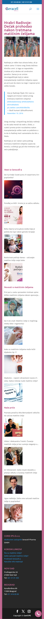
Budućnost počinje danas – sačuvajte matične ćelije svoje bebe (19, 259)
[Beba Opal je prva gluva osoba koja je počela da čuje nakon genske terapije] (13, 244)
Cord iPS (27, 615)
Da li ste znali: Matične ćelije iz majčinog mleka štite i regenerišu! (20, 322)
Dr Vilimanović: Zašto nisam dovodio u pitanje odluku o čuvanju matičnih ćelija (20, 471)
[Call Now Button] (38, 613)
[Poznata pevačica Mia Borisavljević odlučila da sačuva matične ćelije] (13, 427)
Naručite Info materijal (13, 561)
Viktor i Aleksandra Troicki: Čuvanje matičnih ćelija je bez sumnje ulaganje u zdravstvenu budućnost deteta (20, 443)
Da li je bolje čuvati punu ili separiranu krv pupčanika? (21, 176)
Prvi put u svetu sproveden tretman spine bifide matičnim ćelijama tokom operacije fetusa (21, 294)
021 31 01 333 (27, 2)
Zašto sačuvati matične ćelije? (16, 556)
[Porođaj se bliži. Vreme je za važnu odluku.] (13, 215)
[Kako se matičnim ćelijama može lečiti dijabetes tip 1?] (13, 364)
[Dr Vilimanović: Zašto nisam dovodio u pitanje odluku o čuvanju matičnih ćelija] (13, 484)
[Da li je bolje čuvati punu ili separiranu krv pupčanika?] (13, 189)
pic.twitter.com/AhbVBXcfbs (18, 107)
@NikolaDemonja (14, 102)
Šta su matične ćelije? (13, 553)
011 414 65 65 (16, 2)
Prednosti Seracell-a (12, 559)
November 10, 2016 (15, 113)
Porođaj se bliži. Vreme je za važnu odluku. (21, 203)
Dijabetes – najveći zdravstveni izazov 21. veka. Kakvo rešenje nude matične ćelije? (21, 379)
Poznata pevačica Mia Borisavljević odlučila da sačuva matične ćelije (21, 414)
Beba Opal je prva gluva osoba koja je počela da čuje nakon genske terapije (19, 230)
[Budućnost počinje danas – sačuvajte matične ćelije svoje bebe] (13, 272)
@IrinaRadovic (13, 104)
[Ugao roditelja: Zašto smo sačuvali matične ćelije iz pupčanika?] (13, 513)
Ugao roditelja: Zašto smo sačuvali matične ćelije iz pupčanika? (21, 499)
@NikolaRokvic (28, 102)
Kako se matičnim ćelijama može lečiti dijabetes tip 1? (19, 350)
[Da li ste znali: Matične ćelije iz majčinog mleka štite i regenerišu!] (13, 335)
